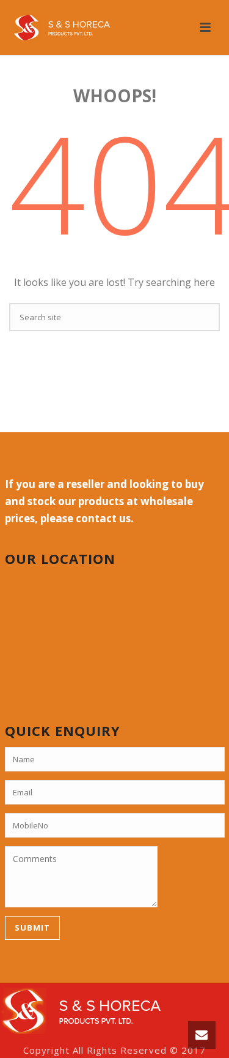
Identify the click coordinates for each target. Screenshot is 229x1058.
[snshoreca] (80, 1010)
